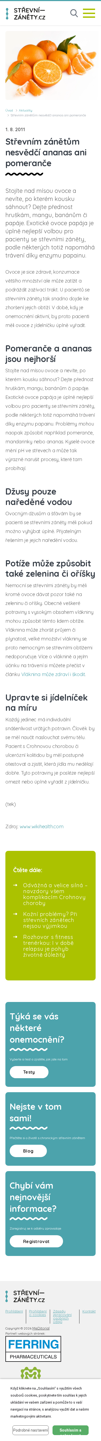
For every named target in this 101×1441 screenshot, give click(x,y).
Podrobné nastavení (30, 1430)
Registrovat (36, 1241)
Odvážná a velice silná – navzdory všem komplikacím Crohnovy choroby (55, 894)
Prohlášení (14, 1311)
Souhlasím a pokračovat (70, 1431)
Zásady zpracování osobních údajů (62, 1317)
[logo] (25, 13)
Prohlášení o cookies (38, 1313)
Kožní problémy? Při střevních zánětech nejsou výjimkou (50, 920)
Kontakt (89, 1311)
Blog (28, 1151)
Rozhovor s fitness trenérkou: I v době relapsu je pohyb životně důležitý (48, 946)
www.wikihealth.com (42, 826)
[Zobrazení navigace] (89, 13)
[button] (74, 13)
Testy (29, 1072)
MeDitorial (41, 1328)
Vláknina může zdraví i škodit (53, 674)
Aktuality (25, 110)
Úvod (9, 110)
